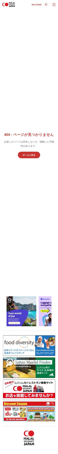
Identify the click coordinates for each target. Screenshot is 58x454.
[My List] (46, 4)
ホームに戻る (29, 155)
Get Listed (36, 4)
